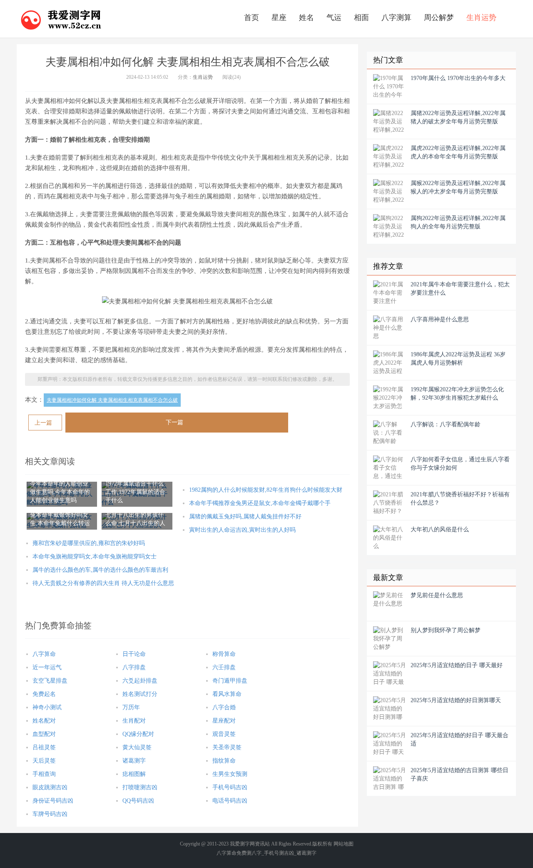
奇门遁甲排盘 (229, 681)
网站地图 (344, 844)
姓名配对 (44, 721)
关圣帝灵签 (227, 747)
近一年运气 (47, 667)
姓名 (306, 17)
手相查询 (44, 774)
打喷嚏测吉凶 (139, 787)
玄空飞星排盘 (49, 681)
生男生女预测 (229, 774)
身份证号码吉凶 (52, 801)
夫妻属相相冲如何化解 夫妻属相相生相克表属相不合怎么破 (112, 400)
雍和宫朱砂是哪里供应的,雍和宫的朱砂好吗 (88, 543)
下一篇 (174, 422)
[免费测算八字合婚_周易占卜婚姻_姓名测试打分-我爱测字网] (61, 18)
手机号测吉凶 (279, 853)
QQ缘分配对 (138, 734)
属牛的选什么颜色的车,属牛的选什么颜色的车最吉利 (100, 570)
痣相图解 (134, 774)
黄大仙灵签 (137, 747)
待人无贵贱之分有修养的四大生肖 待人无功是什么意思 (103, 583)
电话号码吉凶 (229, 801)
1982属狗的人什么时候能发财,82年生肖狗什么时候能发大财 (265, 490)
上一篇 (43, 423)
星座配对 (224, 721)
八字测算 (396, 17)
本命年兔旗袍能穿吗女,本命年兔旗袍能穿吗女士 (94, 556)
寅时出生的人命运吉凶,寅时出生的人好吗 (242, 530)
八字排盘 (134, 667)
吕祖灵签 (44, 747)
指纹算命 (224, 761)
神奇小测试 (47, 707)
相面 (361, 17)
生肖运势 (481, 17)
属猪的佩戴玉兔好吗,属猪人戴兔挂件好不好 (245, 516)
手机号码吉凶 (229, 787)
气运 (333, 17)
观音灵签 (224, 734)
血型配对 (44, 734)
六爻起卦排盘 (139, 681)
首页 (251, 17)
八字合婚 (224, 707)
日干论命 (134, 654)
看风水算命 (227, 694)
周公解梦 (439, 17)
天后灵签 (44, 761)
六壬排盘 (224, 667)
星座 (278, 17)
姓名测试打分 (139, 694)
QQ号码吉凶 (138, 801)
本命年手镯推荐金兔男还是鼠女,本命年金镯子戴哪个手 (260, 503)
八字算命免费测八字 (239, 853)
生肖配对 (134, 721)
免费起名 (44, 694)
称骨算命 (224, 654)
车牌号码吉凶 (49, 814)
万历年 (131, 707)
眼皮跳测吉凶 (49, 787)
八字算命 (44, 654)
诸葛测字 (134, 761)
